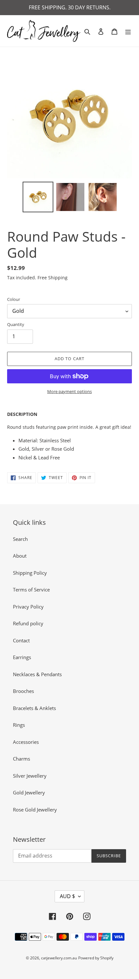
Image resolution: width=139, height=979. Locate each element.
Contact (21, 640)
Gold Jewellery (29, 792)
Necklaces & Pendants (37, 674)
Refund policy (28, 623)
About (20, 555)
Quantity (15, 324)
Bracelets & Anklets (34, 708)
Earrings (22, 657)
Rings (19, 725)
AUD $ (67, 896)
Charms (21, 758)
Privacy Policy (28, 606)
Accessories (26, 742)
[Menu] (128, 31)
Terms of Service (31, 589)
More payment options (69, 391)
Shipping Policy (30, 573)
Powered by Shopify (95, 958)
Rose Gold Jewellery (35, 809)
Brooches (23, 691)
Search (20, 539)
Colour (13, 299)
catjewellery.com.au (59, 958)
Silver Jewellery (30, 776)
